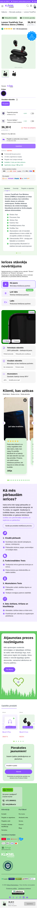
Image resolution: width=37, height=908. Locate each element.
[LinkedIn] (23, 897)
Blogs (20, 828)
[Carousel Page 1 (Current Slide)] (13, 741)
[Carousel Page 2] (16, 741)
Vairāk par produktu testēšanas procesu (18, 526)
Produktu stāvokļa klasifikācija (6, 825)
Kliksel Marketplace (12, 885)
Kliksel (4, 712)
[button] (14, 29)
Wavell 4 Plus (6, 732)
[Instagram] (20, 897)
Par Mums (9, 669)
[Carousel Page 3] (18, 741)
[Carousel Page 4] (20, 741)
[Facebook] (10, 897)
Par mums (22, 814)
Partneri (21, 824)
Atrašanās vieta (23, 817)
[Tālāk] (3, 724)
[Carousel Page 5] (23, 741)
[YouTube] (27, 897)
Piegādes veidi (5, 821)
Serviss (21, 821)
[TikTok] (17, 897)
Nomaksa (4, 830)
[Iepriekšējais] (34, 724)
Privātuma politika (11, 888)
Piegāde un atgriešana (8, 817)
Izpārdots (30, 903)
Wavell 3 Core (23, 732)
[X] (13, 897)
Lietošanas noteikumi (24, 888)
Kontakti (3, 814)
